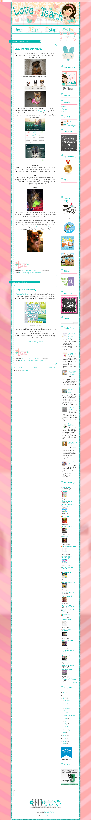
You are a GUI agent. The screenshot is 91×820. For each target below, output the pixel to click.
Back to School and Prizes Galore (72, 444)
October (67, 703)
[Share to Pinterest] (48, 270)
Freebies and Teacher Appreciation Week (72, 335)
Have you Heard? (71, 408)
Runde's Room (66, 573)
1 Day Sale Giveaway (25, 289)
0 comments (35, 358)
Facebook (65, 107)
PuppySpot (41, 111)
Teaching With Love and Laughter (68, 505)
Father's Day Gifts (72, 463)
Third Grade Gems (67, 641)
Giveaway (30, 360)
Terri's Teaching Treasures (66, 615)
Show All (75, 682)
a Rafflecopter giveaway (35, 341)
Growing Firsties (67, 620)
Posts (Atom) (26, 370)
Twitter (64, 111)
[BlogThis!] (44, 270)
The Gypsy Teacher (67, 669)
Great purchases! (71, 425)
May (66, 724)
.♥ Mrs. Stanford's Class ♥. (67, 568)
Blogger (49, 816)
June (66, 721)
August (67, 709)
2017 (64, 698)
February (67, 730)
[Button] (69, 86)
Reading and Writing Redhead (68, 610)
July (66, 719)
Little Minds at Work (68, 592)
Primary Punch (66, 656)
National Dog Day (26, 273)
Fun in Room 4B (67, 596)
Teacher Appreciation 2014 (72, 391)
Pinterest (65, 109)
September (68, 706)
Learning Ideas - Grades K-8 (67, 516)
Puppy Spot (38, 273)
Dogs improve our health (28, 48)
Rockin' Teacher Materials (66, 630)
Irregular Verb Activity (72, 354)
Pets (33, 273)
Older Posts (52, 367)
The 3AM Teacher (49, 812)
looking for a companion (42, 227)
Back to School (23, 360)
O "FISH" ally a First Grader (68, 651)
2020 (64, 693)
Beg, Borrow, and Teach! (69, 547)
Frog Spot (65, 491)
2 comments (36, 270)
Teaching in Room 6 (68, 527)
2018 (64, 695)
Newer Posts (18, 367)
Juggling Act (66, 487)
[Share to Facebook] (46, 270)
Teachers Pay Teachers (23, 294)
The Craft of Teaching (68, 606)
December (68, 701)
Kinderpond (65, 537)
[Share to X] (45, 270)
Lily (20, 273)
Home (35, 367)
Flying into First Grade (69, 679)
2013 (64, 741)
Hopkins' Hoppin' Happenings (67, 557)
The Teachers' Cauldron (69, 582)
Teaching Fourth (67, 501)
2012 (64, 744)
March (67, 727)
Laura (23, 270)
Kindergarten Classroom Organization (72, 372)
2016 (64, 733)
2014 (64, 738)
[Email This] (43, 270)
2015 (64, 736)
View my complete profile (72, 125)
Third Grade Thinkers (68, 665)
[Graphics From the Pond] (69, 233)
